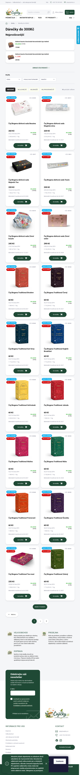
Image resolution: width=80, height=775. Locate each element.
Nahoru (13, 614)
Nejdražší (34, 89)
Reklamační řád (10, 746)
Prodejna (8, 752)
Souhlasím (60, 761)
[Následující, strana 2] (40, 621)
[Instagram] (60, 740)
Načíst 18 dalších (40, 607)
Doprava (8, 2)
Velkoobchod (17, 2)
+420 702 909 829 (64, 735)
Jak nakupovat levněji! (29, 2)
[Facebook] (56, 740)
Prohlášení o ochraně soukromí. (22, 705)
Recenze (8, 749)
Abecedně (10, 89)
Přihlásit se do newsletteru (20, 713)
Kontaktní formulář (65, 747)
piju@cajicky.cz (63, 731)
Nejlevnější (22, 89)
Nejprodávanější (48, 89)
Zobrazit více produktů (40, 67)
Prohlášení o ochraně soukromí (15, 743)
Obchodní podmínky (12, 740)
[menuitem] (11, 18)
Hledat (49, 12)
